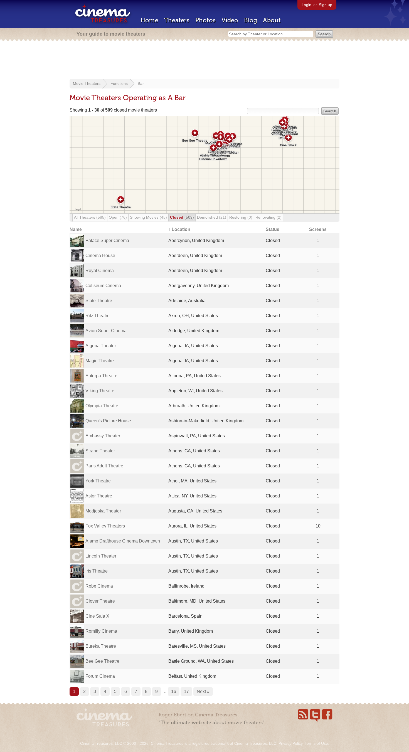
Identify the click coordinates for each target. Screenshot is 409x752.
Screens (318, 229)
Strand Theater (100, 450)
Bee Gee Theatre (102, 661)
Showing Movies (148, 217)
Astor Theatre (98, 496)
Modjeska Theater (103, 511)
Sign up (325, 5)
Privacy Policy (290, 743)
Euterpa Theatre (101, 375)
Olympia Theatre (101, 405)
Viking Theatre (99, 390)
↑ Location (179, 229)
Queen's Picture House (108, 420)
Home (149, 20)
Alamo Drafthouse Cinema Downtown (122, 541)
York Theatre (98, 481)
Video (229, 20)
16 (173, 691)
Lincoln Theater (100, 556)
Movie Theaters (86, 83)
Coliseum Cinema (103, 285)
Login (306, 5)
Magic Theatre (99, 360)
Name (76, 229)
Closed (182, 217)
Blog (250, 20)
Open (118, 217)
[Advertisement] (204, 60)
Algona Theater (100, 345)
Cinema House (100, 255)
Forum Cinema (100, 676)
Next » (203, 691)
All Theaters (90, 217)
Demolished (211, 217)
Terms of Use (316, 743)
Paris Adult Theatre (104, 465)
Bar (141, 83)
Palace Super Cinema (107, 240)
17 (186, 691)
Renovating (268, 217)
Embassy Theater (102, 435)
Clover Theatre (100, 601)
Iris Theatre (96, 571)
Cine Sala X (97, 616)
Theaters (176, 20)
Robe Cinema (99, 586)
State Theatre (98, 300)
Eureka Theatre (100, 646)
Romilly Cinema (101, 631)
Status (272, 229)
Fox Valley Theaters (105, 526)
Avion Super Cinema (106, 330)
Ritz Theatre (97, 315)
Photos (205, 20)
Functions (119, 83)
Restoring (240, 217)
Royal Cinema (99, 270)
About (272, 20)
